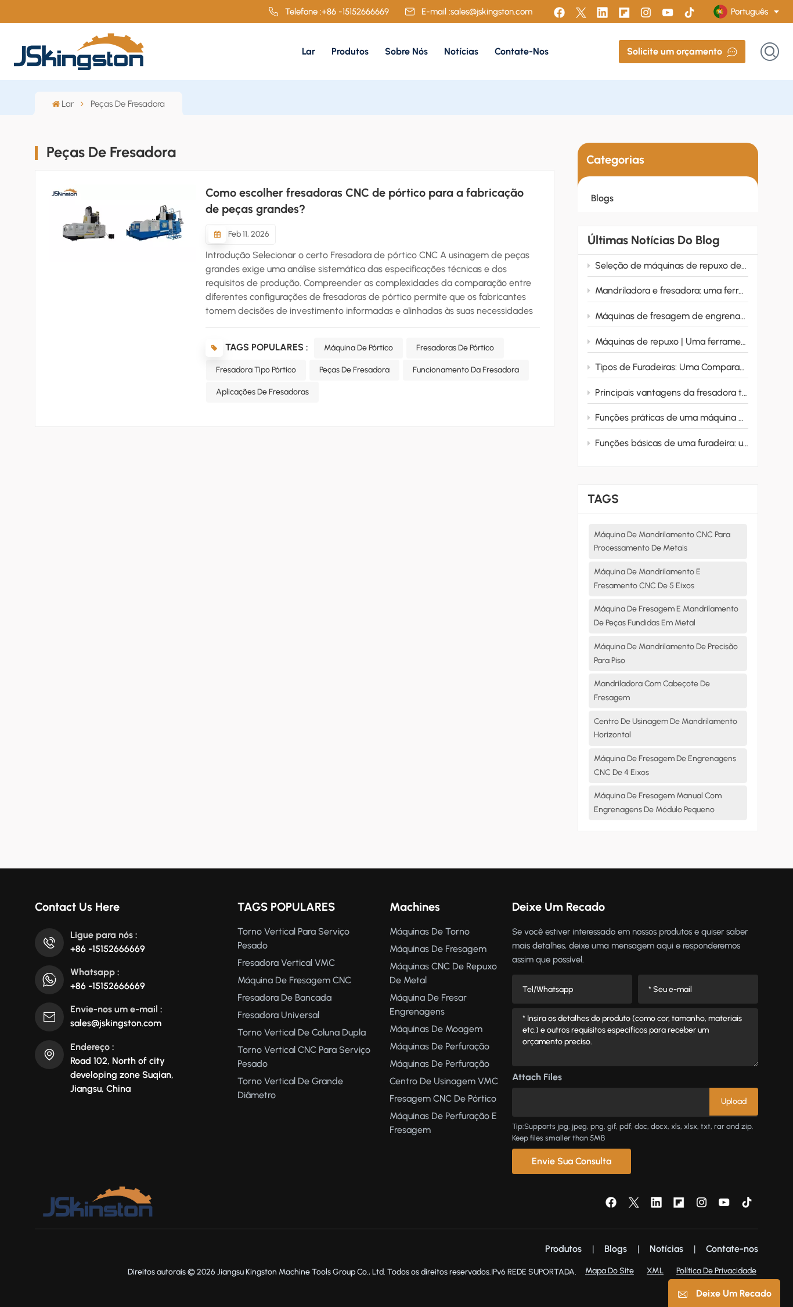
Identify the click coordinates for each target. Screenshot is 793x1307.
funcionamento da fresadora (466, 370)
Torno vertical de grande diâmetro (290, 1088)
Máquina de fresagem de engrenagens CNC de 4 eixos (665, 765)
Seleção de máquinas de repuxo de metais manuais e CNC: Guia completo (672, 265)
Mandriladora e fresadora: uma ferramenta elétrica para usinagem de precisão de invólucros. (672, 290)
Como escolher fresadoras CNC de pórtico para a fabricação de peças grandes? (365, 201)
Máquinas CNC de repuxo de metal (443, 973)
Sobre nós (406, 51)
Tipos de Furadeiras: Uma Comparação (672, 366)
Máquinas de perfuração (439, 1046)
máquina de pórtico (358, 348)
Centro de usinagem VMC (444, 1081)
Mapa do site (609, 1271)
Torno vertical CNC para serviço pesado (303, 1056)
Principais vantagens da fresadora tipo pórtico (672, 392)
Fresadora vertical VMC (286, 962)
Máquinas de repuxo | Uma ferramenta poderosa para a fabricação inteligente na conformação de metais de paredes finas (672, 341)
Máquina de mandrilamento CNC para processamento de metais (662, 541)
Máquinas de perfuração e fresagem (443, 1122)
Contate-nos (522, 51)
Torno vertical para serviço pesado (293, 938)
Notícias (461, 51)
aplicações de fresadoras (262, 392)
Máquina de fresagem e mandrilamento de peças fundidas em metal (666, 616)
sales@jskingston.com (491, 11)
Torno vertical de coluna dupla (301, 1032)
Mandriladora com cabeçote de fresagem (652, 691)
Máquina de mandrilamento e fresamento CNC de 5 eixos (647, 579)
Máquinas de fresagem (438, 948)
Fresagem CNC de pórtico (443, 1098)
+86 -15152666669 (355, 11)
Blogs (602, 198)
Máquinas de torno (430, 931)
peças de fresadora (354, 370)
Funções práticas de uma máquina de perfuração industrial (672, 417)
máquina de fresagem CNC (294, 980)
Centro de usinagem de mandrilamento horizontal (665, 728)
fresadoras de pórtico (455, 348)
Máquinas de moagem (436, 1028)
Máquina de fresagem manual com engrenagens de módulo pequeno (658, 802)
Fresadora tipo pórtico (256, 370)
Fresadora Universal (278, 1014)
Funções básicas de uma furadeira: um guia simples (672, 442)
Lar (308, 51)
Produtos (350, 51)
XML (655, 1271)
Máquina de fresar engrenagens (428, 1004)
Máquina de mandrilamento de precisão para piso (666, 653)
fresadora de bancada (284, 997)
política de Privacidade (716, 1271)
